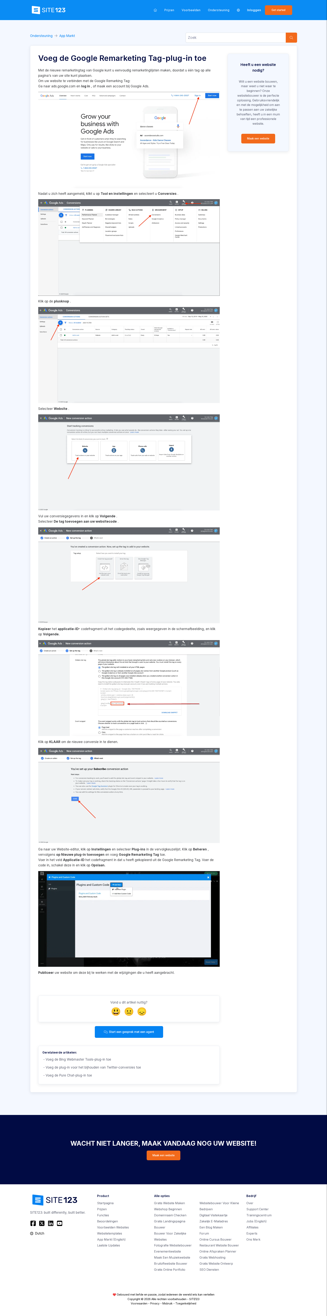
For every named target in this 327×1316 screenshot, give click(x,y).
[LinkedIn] (51, 1223)
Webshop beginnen (168, 1209)
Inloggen (254, 10)
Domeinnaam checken (170, 1215)
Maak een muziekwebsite (172, 1257)
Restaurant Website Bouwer (219, 1245)
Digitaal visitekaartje (213, 1215)
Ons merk (253, 1239)
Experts (251, 1233)
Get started (278, 10)
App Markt (67, 36)
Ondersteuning (219, 10)
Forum (204, 1233)
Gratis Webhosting (212, 1257)
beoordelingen (107, 1221)
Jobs (256, 1221)
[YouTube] (59, 1223)
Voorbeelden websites (113, 1227)
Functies (103, 1215)
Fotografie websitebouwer (173, 1245)
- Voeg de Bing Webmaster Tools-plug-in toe (76, 1059)
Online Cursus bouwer (215, 1239)
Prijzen (169, 10)
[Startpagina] (155, 10)
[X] (42, 1223)
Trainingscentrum (259, 1215)
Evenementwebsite (167, 1251)
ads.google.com (63, 86)
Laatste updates (108, 1245)
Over (249, 1203)
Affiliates (252, 1227)
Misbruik (167, 1303)
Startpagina (105, 1203)
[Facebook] (33, 1223)
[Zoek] (291, 38)
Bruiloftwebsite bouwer (170, 1263)
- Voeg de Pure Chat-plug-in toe (67, 1075)
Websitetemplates (109, 1233)
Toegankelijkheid (185, 1303)
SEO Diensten (209, 1269)
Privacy (155, 1303)
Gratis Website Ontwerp (216, 1263)
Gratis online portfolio (169, 1269)
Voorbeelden (191, 10)
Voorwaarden (139, 1303)
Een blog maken (211, 1227)
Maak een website (258, 138)
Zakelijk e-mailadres (213, 1221)
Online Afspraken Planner (217, 1251)
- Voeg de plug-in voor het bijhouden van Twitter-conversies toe (91, 1067)
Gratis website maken (169, 1203)
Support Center (257, 1209)
